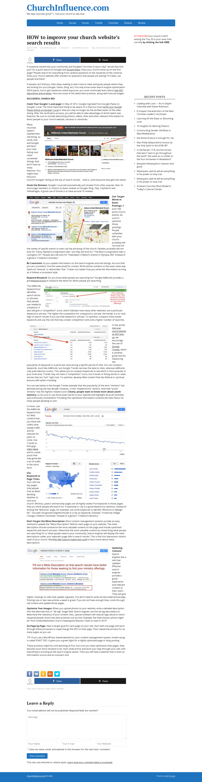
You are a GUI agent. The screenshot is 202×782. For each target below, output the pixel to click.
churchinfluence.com (48, 48)
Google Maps (73, 69)
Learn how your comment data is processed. (90, 762)
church (98, 48)
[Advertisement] (154, 69)
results (111, 48)
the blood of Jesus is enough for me (155, 137)
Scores (85, 22)
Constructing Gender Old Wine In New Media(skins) (154, 132)
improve (105, 48)
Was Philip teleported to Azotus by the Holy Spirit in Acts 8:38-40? (154, 144)
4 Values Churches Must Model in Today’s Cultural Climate (154, 188)
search (118, 48)
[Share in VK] (36, 674)
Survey (72, 22)
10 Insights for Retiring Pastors (153, 126)
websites (30, 50)
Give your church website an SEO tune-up (119, 333)
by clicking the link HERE (156, 42)
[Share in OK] (43, 674)
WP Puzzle (170, 776)
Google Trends (115, 348)
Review (141, 22)
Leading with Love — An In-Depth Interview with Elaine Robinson (154, 105)
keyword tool (39, 280)
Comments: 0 (64, 48)
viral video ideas (32, 448)
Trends (98, 22)
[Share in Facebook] (29, 674)
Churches (113, 22)
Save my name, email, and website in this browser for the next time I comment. (70, 749)
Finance (128, 22)
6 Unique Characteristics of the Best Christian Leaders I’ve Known (155, 113)
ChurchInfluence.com (68, 7)
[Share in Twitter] (57, 674)
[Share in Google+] (50, 674)
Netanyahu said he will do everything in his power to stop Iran (156, 173)
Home (60, 22)
